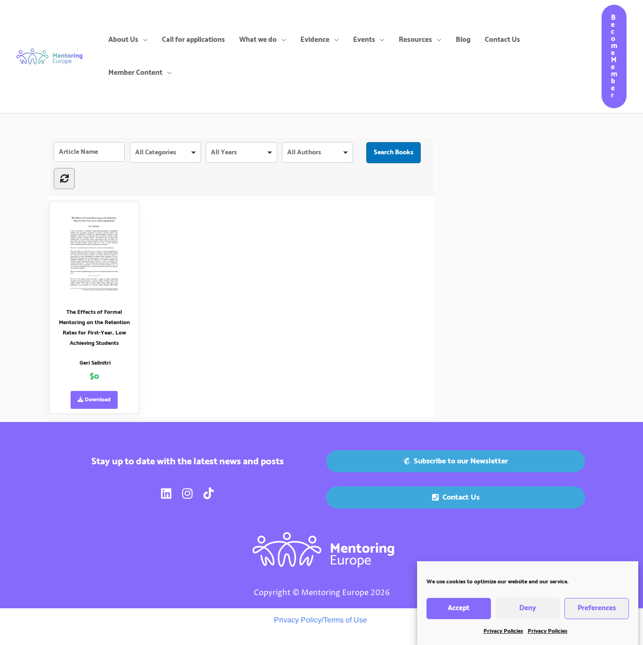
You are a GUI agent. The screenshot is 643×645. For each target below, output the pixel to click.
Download (97, 399)
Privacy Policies (503, 631)
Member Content (135, 73)
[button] (614, 56)
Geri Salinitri (95, 362)
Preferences (597, 608)
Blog (463, 40)
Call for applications (193, 40)
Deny (527, 608)
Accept (458, 608)
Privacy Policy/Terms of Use (320, 620)
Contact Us (502, 40)
